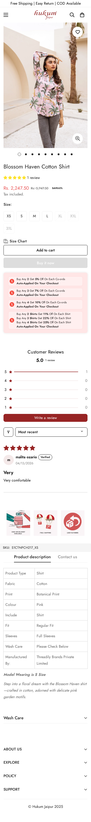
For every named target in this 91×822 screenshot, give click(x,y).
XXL (73, 216)
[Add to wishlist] (77, 32)
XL (60, 216)
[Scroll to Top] (82, 797)
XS (9, 216)
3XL (9, 228)
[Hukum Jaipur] (45, 15)
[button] (82, 15)
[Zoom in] (77, 138)
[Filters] (8, 432)
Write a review (45, 417)
